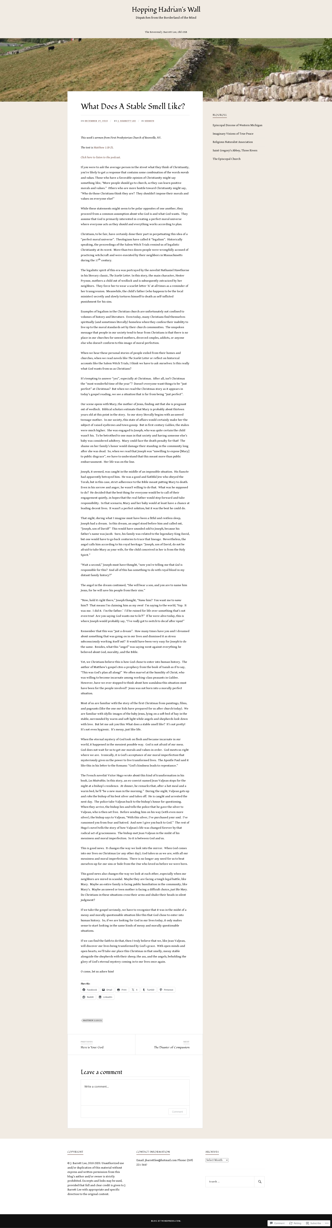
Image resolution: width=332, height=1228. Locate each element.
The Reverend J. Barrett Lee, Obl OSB (166, 32)
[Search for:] (235, 1181)
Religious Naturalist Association (233, 142)
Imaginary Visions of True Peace (233, 133)
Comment (177, 1111)
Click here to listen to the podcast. (101, 157)
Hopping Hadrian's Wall (166, 9)
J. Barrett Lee (127, 121)
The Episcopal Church (227, 159)
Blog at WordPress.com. (166, 1221)
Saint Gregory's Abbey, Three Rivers (235, 150)
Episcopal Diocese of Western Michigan (237, 125)
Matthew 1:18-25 (103, 147)
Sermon (149, 121)
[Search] (259, 1181)
